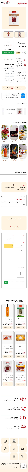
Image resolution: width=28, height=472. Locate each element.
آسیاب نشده (18, 321)
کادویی (6, 377)
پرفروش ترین (23, 321)
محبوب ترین (18, 377)
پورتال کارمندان (14, 467)
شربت (7, 321)
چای (7, 348)
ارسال (6, 282)
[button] (26, 35)
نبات (20, 350)
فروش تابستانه (3, 348)
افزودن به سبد (7, 52)
